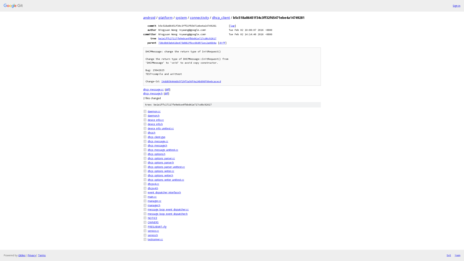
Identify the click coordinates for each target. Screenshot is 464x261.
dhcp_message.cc (153, 89)
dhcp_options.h (156, 154)
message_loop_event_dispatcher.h (168, 214)
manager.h (154, 205)
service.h (153, 235)
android (149, 17)
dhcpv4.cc (153, 184)
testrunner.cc (155, 239)
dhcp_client (221, 17)
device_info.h (155, 124)
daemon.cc (154, 111)
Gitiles (21, 255)
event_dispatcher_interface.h (164, 192)
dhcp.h (151, 132)
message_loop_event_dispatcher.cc (168, 209)
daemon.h (154, 115)
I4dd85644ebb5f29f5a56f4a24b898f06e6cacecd (191, 81)
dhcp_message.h (153, 93)
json (457, 255)
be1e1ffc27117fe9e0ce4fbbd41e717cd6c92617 (187, 38)
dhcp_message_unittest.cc (163, 150)
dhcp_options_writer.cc (161, 171)
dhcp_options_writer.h (160, 175)
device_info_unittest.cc (161, 128)
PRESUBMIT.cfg (157, 226)
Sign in (456, 5)
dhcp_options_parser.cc (161, 158)
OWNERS (153, 222)
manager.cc (154, 201)
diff (222, 42)
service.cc (153, 231)
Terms (42, 255)
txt (449, 255)
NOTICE (152, 218)
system (181, 17)
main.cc (152, 196)
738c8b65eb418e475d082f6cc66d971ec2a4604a (187, 42)
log (232, 25)
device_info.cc (156, 120)
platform (165, 17)
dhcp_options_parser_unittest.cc (166, 167)
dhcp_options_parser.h (161, 162)
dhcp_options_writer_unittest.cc (166, 179)
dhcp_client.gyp (156, 137)
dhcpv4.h (153, 188)
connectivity (199, 17)
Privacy (32, 255)
